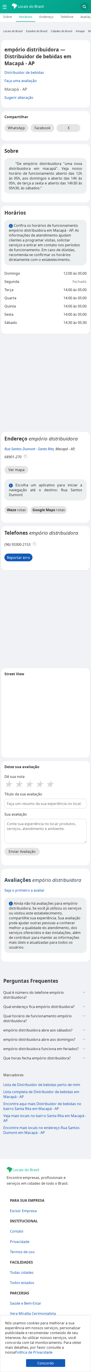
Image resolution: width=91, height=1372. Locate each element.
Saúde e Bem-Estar (25, 1303)
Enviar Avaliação (22, 851)
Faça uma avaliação (20, 80)
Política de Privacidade (34, 1352)
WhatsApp (16, 127)
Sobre (7, 17)
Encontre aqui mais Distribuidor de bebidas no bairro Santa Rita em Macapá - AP (42, 1106)
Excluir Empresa (23, 1210)
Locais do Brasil (30, 6)
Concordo (45, 1363)
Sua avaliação (15, 814)
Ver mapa (16, 469)
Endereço (46, 17)
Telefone (67, 17)
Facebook (42, 127)
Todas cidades (22, 1272)
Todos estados (22, 1282)
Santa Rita (46, 448)
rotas (16, 509)
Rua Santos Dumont (19, 448)
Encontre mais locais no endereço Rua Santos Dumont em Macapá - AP (41, 1130)
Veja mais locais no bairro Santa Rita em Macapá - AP (44, 1118)
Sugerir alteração (18, 97)
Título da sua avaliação (23, 794)
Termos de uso (22, 1251)
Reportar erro (18, 557)
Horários (25, 17)
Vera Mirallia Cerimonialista (33, 1313)
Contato (16, 1231)
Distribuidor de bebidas (24, 72)
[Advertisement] (45, 383)
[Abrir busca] (84, 6)
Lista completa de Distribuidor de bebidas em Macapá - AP (41, 1094)
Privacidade (19, 1241)
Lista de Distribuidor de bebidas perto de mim (41, 1084)
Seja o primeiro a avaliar (24, 890)
